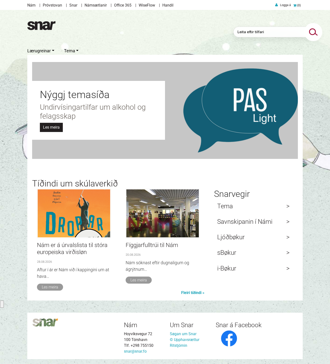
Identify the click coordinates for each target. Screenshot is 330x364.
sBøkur (226, 252)
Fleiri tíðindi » (192, 292)
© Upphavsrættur (184, 339)
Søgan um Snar (183, 334)
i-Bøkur (226, 268)
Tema (225, 206)
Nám (31, 5)
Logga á (285, 5)
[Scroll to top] (319, 353)
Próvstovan (52, 5)
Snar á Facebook (239, 325)
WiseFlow (147, 5)
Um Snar (182, 325)
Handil (167, 5)
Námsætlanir (96, 5)
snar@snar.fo (135, 351)
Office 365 (122, 5)
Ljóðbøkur (231, 237)
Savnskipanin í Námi (245, 221)
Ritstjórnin (178, 345)
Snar (73, 5)
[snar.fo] (41, 25)
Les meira (50, 287)
